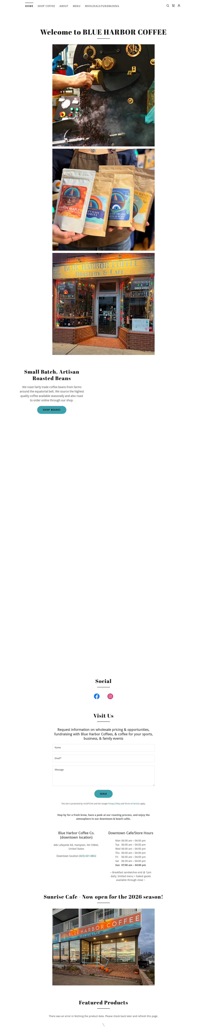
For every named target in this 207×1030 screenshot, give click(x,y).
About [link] (64, 6)
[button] (179, 5)
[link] (173, 5)
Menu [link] (77, 6)
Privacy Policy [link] (114, 804)
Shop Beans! (52, 410)
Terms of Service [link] (132, 804)
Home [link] (29, 6)
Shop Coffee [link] (46, 6)
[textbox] (103, 747)
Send (103, 794)
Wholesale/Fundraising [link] (102, 6)
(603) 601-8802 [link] (87, 855)
